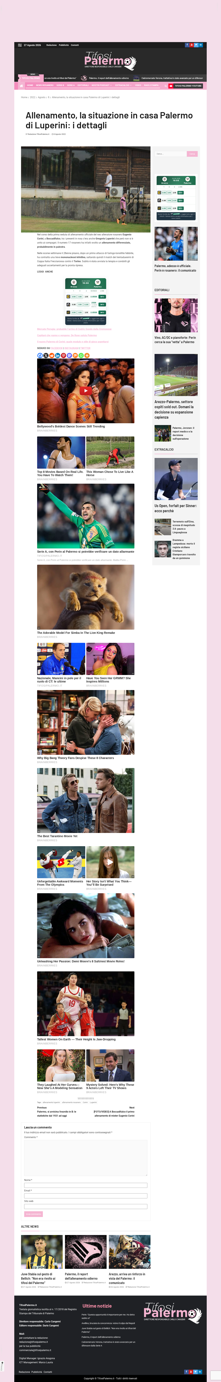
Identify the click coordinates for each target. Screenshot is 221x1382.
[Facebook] (40, 355)
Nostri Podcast (100, 85)
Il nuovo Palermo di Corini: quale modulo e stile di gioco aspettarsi (73, 341)
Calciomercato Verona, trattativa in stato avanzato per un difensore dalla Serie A (109, 78)
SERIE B (60, 85)
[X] (46, 355)
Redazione (51, 45)
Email (28, 1190)
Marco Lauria (46, 1362)
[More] (87, 355)
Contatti (75, 45)
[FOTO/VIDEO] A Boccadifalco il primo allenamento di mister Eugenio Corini (114, 1111)
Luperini (93, 1102)
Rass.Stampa (151, 85)
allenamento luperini (51, 1102)
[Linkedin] (57, 355)
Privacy (1, 1367)
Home (30, 85)
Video (138, 85)
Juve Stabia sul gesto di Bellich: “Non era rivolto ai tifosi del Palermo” (38, 1278)
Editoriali (83, 85)
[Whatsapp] (81, 355)
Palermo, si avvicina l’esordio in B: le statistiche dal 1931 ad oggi (56, 1111)
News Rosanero (45, 85)
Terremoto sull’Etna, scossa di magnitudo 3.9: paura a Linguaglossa (184, 527)
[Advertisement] (110, 21)
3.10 (80, 297)
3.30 (74, 304)
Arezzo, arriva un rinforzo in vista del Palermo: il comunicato (127, 1278)
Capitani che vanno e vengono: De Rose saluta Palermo (67, 335)
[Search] (166, 86)
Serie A (71, 85)
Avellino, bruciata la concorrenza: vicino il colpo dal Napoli (108, 1323)
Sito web (28, 1201)
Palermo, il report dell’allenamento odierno (101, 1337)
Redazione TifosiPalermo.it (38, 134)
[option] (176, 252)
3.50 (74, 297)
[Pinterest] (63, 355)
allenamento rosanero (71, 1102)
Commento (31, 1137)
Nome (28, 1180)
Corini (85, 1102)
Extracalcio (122, 85)
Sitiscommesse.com (175, 214)
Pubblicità (64, 45)
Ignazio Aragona (46, 1358)
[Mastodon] (69, 355)
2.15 (86, 297)
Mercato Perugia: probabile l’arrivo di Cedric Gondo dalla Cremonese (74, 329)
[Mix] (75, 355)
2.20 (86, 304)
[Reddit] (51, 355)
